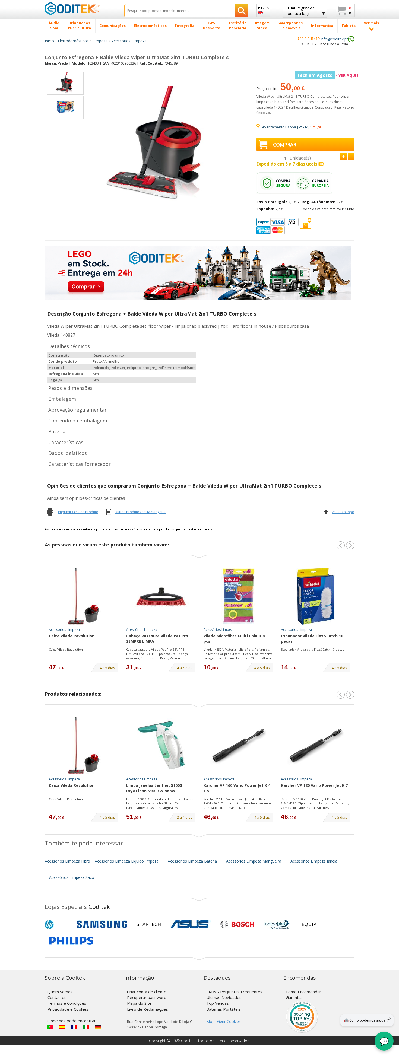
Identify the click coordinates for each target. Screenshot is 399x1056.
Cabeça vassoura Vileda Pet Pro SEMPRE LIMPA (157, 638)
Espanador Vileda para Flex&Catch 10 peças (312, 649)
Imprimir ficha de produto (78, 512)
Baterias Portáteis (223, 1009)
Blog (210, 1021)
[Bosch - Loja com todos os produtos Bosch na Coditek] (237, 924)
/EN (264, 8)
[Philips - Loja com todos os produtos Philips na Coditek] (71, 941)
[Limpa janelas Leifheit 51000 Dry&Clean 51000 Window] (160, 745)
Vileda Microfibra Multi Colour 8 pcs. (234, 638)
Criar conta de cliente (146, 991)
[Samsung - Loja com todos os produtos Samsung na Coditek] (102, 924)
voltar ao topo (343, 512)
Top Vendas (217, 1003)
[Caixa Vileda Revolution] (83, 596)
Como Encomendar (303, 991)
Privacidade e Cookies (67, 1009)
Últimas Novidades (224, 997)
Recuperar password (146, 997)
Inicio (49, 40)
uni (300, 158)
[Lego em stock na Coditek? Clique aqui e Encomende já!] (198, 272)
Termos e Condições (66, 1003)
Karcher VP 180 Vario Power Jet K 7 (314, 785)
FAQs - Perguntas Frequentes (234, 991)
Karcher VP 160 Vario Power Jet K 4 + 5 (237, 788)
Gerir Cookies (229, 1021)
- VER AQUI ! (327, 75)
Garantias (295, 997)
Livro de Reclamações (147, 1009)
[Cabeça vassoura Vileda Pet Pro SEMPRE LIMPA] (160, 596)
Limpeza (100, 40)
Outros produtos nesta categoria (140, 512)
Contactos (56, 997)
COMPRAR (284, 144)
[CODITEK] (80, 8)
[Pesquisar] (241, 10)
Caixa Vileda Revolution (71, 635)
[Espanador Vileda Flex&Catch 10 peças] (315, 596)
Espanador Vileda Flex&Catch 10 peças (312, 638)
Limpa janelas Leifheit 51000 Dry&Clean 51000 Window (154, 788)
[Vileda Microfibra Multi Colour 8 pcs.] (238, 596)
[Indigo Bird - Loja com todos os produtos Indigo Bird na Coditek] (277, 924)
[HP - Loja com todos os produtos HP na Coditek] (58, 924)
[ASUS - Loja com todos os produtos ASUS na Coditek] (190, 924)
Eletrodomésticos (73, 40)
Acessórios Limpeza (129, 40)
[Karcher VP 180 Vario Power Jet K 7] (315, 745)
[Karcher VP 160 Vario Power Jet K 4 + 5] (238, 745)
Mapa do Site (139, 1003)
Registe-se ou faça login (301, 10)
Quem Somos (60, 991)
